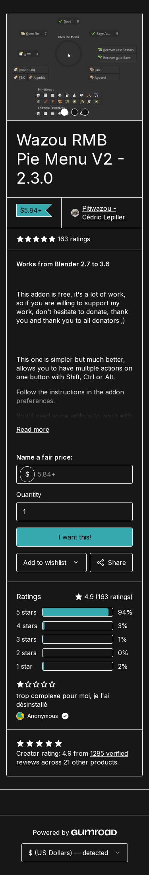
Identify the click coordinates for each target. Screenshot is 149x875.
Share (117, 563)
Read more (32, 429)
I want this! (74, 537)
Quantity (28, 495)
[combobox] (51, 562)
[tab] (64, 112)
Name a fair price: (44, 457)
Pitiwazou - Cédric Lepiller (103, 212)
